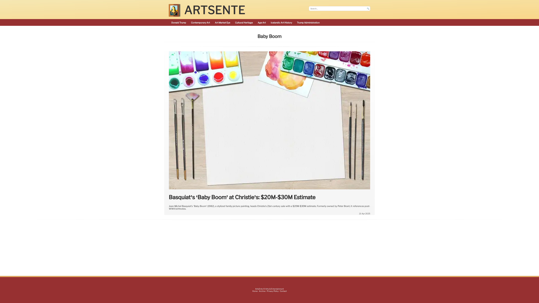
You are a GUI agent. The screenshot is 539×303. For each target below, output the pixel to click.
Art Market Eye (222, 22)
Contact (283, 291)
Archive (262, 291)
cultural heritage (244, 22)
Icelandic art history (281, 22)
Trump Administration (308, 22)
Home (255, 291)
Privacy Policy (273, 291)
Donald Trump (178, 22)
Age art (262, 22)
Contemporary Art (200, 22)
